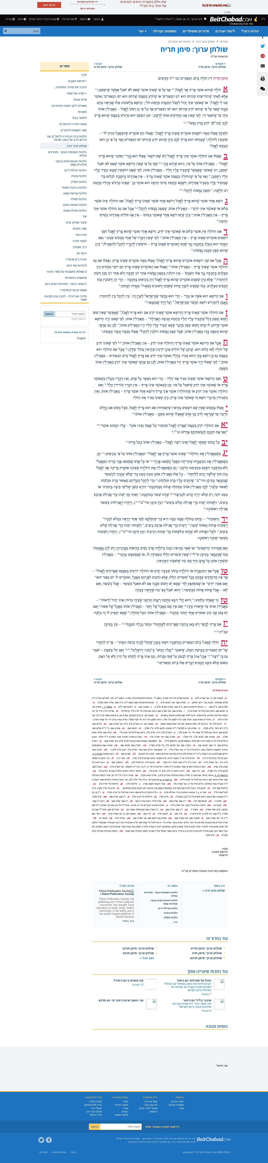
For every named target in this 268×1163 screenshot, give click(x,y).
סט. (209, 805)
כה (161, 237)
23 (118, 642)
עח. (139, 813)
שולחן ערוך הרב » (214, 890)
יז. (199, 728)
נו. (160, 792)
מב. (105, 766)
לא (215, 279)
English (81, 338)
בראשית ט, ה (221, 775)
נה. (209, 792)
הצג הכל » (147, 958)
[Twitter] (41, 1140)
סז (218, 531)
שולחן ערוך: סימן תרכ (207, 953)
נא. (121, 783)
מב (126, 349)
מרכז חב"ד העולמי (124, 1138)
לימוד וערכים (225, 31)
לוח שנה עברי (150, 1105)
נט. (155, 796)
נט (140, 494)
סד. (189, 801)
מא (121, 343)
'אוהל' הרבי (96, 1108)
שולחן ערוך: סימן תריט (206, 948)
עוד (85, 216)
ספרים (224, 41)
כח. (144, 745)
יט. (123, 728)
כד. (145, 736)
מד (105, 384)
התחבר (97, 19)
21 (123, 624)
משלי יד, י (107, 706)
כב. (218, 736)
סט (197, 548)
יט (182, 190)
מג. (203, 771)
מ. (107, 762)
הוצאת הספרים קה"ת (194, 870)
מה (133, 414)
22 (215, 631)
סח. (225, 805)
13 (151, 461)
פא (129, 612)
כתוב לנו (43, 1152)
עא (192, 554)
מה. (144, 771)
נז (102, 486)
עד (95, 577)
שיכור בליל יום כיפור (197, 1000)
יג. (213, 719)
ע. (167, 805)
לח (118, 325)
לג (119, 285)
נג (178, 467)
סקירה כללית (95, 1101)
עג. (161, 809)
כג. (178, 736)
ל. (165, 749)
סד (103, 518)
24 (126, 650)
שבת (125, 1108)
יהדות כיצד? (250, 31)
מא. (209, 766)
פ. (202, 818)
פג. (110, 818)
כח (192, 250)
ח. (135, 706)
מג (220, 362)
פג (218, 631)
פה (208, 656)
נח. (171, 796)
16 (171, 494)
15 (148, 486)
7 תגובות (206, 994)
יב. (156, 715)
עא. (201, 809)
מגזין (181, 1108)
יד (219, 163)
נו (209, 486)
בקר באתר (128, 920)
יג (125, 155)
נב (96, 461)
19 (185, 606)
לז (149, 318)
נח (174, 494)
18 (207, 518)
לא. (105, 749)
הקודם (212, 65)
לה (146, 302)
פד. (94, 818)
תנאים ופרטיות (59, 1152)
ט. (114, 706)
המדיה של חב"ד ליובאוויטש (196, 1152)
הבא (108, 65)
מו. (94, 771)
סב (139, 502)
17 (137, 502)
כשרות (125, 1111)
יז (131, 182)
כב (137, 208)
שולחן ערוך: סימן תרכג (138, 953)
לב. (134, 753)
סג (205, 508)
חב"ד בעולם (96, 1114)
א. (225, 698)
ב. (191, 698)
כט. (116, 745)
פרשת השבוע (121, 1114)
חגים (125, 1101)
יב (147, 155)
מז (127, 441)
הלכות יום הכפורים (179, 41)
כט (169, 266)
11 (172, 431)
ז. (151, 706)
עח (193, 600)
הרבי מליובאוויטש (93, 1105)
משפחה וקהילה (164, 31)
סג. (209, 801)
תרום (20, 19)
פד (129, 650)
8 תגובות (206, 1010)
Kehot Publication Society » (117, 893)
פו (157, 662)
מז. (136, 775)
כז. (194, 745)
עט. (103, 813)
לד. (198, 758)
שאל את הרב (68, 19)
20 (154, 624)
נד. (117, 788)
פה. (121, 831)
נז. (103, 792)
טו (161, 163)
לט (140, 331)
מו (100, 425)
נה (196, 480)
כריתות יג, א (166, 779)
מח (188, 453)
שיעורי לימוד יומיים (148, 1108)
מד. (188, 771)
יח (212, 190)
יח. (139, 728)
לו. (112, 758)
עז (182, 589)
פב (126, 624)
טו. (156, 724)
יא (103, 133)
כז (102, 244)
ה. (94, 702)
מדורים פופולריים (196, 31)
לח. (158, 762)
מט (147, 453)
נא (154, 461)
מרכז (213, 1152)
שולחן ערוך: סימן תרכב (138, 948)
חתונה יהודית (121, 1105)
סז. (107, 801)
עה (207, 583)
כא (192, 208)
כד (218, 221)
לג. (116, 753)
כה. (160, 741)
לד (173, 302)
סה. (164, 801)
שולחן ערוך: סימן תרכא (206, 958)
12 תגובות (137, 984)
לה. (128, 758)
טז (209, 176)
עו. (170, 813)
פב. (128, 818)
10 (98, 425)
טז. (104, 724)
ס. (128, 796)
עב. (186, 809)
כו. (100, 741)
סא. (105, 796)
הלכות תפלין (171, 917)
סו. (131, 801)
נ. (139, 783)
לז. (199, 762)
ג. (188, 702)
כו (105, 237)
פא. (170, 818)
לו (120, 312)
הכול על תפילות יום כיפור (194, 980)
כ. (174, 732)
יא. (117, 711)
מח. (175, 779)
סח (122, 531)
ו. (205, 706)
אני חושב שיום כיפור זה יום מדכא (120, 1000)
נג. (208, 788)
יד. (225, 724)
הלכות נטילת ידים (168, 908)
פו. (217, 835)
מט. (169, 783)
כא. (114, 732)
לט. (127, 762)
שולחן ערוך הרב (205, 41)
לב (141, 285)
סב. (225, 801)
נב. (94, 783)
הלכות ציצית (171, 913)
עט (100, 600)
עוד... (175, 922)
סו (143, 525)
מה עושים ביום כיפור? (128, 980)
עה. (185, 813)
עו (182, 583)
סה (189, 525)
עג (96, 570)
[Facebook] (49, 1140)
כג (192, 214)
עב (118, 554)
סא (165, 502)
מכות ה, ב (97, 753)
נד (187, 474)
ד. (157, 702)
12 (103, 453)
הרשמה (153, 1111)
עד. (122, 809)
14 (157, 480)
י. (184, 711)
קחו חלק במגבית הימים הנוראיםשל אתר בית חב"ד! (143, 4)
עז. (153, 813)
